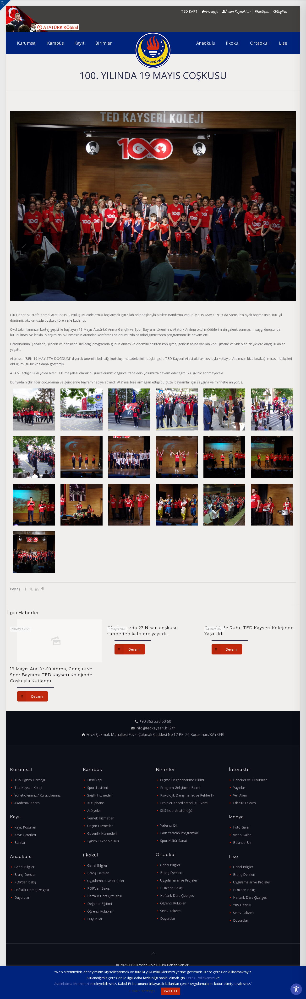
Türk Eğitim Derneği (29, 780)
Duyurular (21, 897)
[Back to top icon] (153, 953)
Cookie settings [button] (142, 990)
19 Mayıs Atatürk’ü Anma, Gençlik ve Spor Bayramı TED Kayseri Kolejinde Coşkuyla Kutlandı (51, 674)
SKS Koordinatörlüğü (176, 810)
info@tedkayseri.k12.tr (155, 728)
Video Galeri (242, 835)
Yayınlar (239, 787)
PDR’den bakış (25, 882)
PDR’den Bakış (98, 888)
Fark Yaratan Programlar (179, 833)
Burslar (19, 842)
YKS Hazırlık (242, 905)
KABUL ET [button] (170, 991)
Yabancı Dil (168, 825)
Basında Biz (242, 842)
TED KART (189, 11)
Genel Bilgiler (24, 867)
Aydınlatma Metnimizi (71, 983)
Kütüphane (95, 803)
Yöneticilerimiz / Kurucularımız (37, 795)
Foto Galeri (241, 827)
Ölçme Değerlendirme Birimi (182, 780)
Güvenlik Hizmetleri (102, 833)
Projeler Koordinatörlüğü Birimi (184, 803)
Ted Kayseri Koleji (28, 787)
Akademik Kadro (27, 803)
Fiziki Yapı (94, 780)
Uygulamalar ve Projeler (105, 880)
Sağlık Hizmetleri (100, 795)
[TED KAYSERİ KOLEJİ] (153, 50)
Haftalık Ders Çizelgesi (31, 889)
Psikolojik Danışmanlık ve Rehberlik (187, 795)
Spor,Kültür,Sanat (173, 840)
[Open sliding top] (5, 5)
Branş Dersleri (25, 874)
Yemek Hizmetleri (100, 818)
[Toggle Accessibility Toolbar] (296, 989)
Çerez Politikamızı (200, 977)
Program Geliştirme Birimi (180, 787)
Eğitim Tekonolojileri (103, 841)
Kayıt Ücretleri (25, 835)
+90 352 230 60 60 (155, 721)
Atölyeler (94, 810)
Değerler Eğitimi (99, 903)
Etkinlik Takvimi (245, 803)
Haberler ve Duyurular (250, 780)
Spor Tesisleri (97, 787)
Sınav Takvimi (170, 911)
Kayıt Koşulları (25, 827)
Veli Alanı (240, 795)
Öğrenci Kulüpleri (100, 911)
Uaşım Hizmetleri (100, 826)
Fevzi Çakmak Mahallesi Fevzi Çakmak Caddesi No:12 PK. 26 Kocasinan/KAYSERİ (155, 734)
